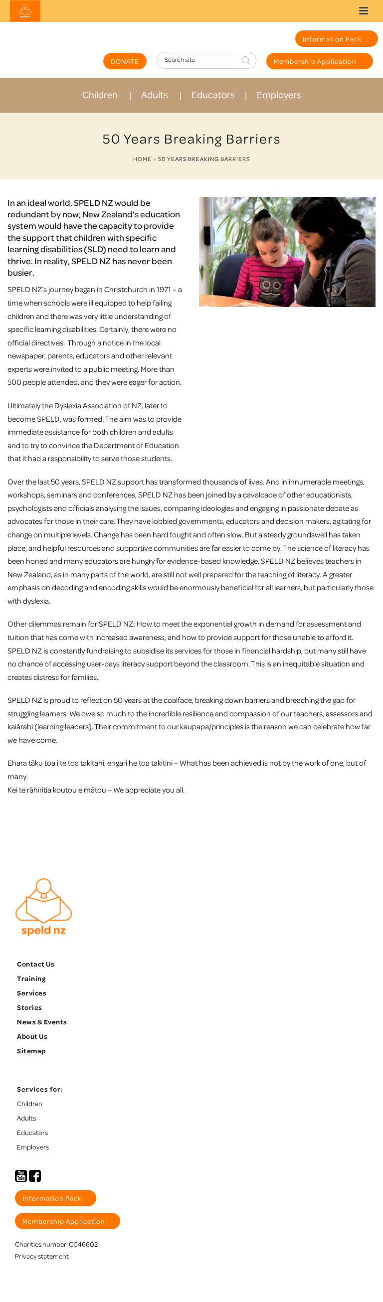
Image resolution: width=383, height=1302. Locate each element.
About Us (32, 1036)
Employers (279, 94)
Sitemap (31, 1050)
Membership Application (316, 61)
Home (142, 159)
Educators (213, 94)
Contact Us (35, 964)
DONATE (125, 61)
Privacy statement (42, 1256)
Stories (29, 1007)
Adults (154, 94)
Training (31, 978)
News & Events (42, 1021)
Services (31, 992)
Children (100, 94)
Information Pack (333, 38)
